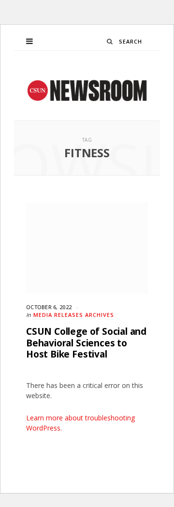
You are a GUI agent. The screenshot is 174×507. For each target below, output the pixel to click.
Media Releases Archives (73, 314)
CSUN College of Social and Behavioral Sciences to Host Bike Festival (86, 343)
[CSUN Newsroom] (87, 90)
